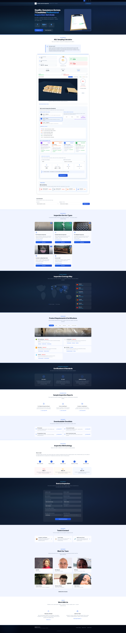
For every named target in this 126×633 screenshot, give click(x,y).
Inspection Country (67, 159)
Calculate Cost (38, 30)
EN (84, 0)
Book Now (44, 242)
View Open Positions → (77, 618)
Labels (56, 325)
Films (69, 325)
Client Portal (88, 3)
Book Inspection (48, 30)
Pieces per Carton (44, 60)
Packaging (51, 325)
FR (90, 0)
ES (88, 0)
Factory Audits (74, 325)
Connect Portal (89, 627)
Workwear (64, 325)
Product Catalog (78, 627)
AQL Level (42, 64)
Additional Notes (66, 513)
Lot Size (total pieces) (45, 159)
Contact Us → (48, 619)
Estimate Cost (86, 203)
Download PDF (59, 434)
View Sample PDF (44, 410)
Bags (60, 325)
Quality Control (84, 627)
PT (86, 0)
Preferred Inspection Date (50, 513)
